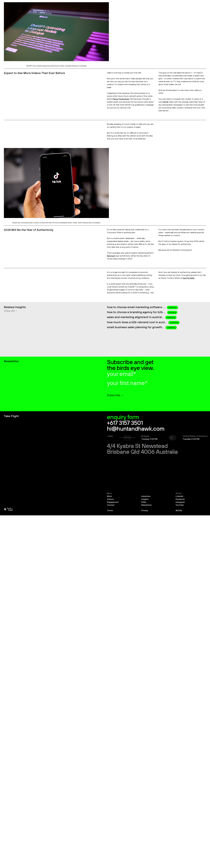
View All (9, 311)
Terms (110, 510)
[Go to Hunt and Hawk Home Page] (8, 509)
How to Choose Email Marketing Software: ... (136, 307)
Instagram (180, 502)
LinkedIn (179, 496)
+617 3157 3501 (125, 423)
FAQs (143, 502)
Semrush (111, 256)
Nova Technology (121, 99)
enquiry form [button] (123, 417)
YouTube (180, 505)
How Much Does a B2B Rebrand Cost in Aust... (137, 322)
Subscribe (113, 395)
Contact (111, 505)
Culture (110, 499)
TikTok (165, 102)
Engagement (113, 502)
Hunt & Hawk (188, 278)
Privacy (144, 510)
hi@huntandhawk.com (135, 429)
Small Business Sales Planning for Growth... (136, 327)
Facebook (180, 499)
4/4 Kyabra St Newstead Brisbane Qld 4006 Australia (142, 449)
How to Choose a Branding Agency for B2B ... (136, 312)
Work (109, 496)
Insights (145, 499)
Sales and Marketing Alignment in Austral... (135, 317)
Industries (145, 496)
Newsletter (146, 505)
